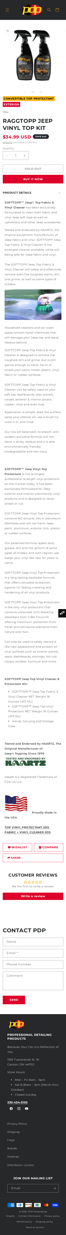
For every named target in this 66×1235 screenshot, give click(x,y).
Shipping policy (44, 1221)
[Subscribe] (54, 1188)
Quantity (8, 148)
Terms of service (35, 1227)
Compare (50, 847)
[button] (7, 10)
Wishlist (19, 847)
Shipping (7, 142)
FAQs (11, 1140)
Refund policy (24, 1221)
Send (14, 1000)
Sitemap (13, 1156)
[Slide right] (41, 92)
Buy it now (33, 179)
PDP (30, 1211)
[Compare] (62, 613)
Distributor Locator (20, 1165)
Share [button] (16, 857)
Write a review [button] (33, 896)
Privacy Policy (17, 1123)
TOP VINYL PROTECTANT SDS (27, 827)
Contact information (29, 1216)
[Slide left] (25, 92)
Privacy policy (52, 1216)
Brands (12, 1148)
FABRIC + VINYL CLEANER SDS (28, 832)
